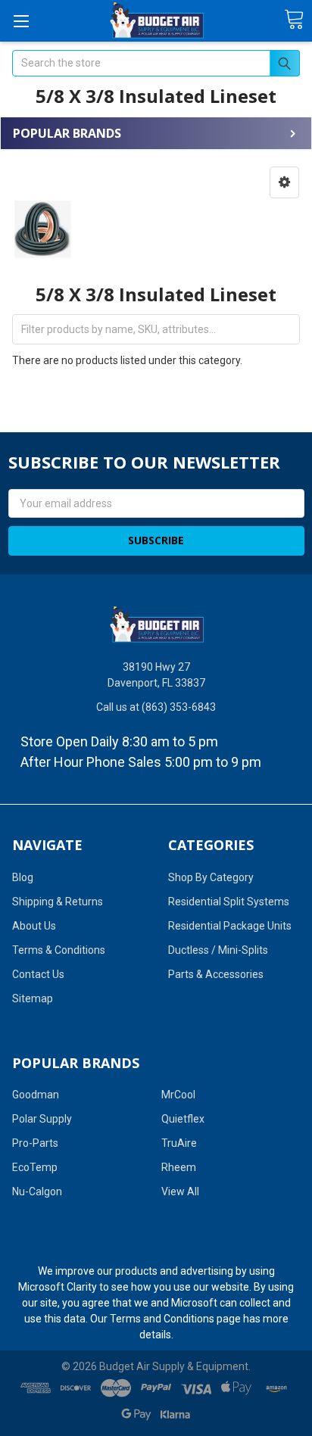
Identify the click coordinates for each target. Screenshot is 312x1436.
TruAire (179, 1143)
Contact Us (38, 974)
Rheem (178, 1167)
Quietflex (182, 1119)
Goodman (35, 1095)
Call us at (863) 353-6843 (156, 707)
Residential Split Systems (228, 902)
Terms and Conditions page (175, 1319)
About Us (34, 926)
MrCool (178, 1095)
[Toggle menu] (21, 21)
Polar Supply (42, 1119)
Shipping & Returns (57, 902)
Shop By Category (211, 877)
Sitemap (32, 998)
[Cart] (294, 20)
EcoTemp (35, 1167)
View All (180, 1191)
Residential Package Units (230, 926)
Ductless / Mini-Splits (218, 950)
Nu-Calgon (37, 1191)
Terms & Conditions (58, 950)
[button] (284, 182)
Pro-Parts (35, 1143)
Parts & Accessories (216, 974)
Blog (22, 877)
